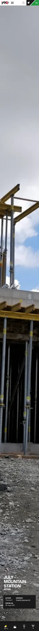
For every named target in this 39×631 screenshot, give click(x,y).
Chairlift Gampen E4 (23, 600)
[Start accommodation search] (34, 2)
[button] (23, 2)
